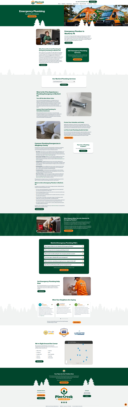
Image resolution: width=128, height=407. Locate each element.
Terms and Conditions (75, 406)
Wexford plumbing (55, 205)
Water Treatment (83, 3)
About (59, 3)
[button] (60, 318)
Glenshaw (38, 357)
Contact (94, 3)
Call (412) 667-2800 (82, 1)
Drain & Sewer (69, 3)
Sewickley (50, 356)
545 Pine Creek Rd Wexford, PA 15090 (87, 393)
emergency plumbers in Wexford (75, 39)
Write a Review (77, 322)
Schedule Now (92, 1)
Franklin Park (39, 354)
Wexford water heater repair (41, 177)
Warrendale (50, 357)
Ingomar (50, 350)
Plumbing (63, 3)
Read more (42, 315)
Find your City (39, 361)
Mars (49, 352)
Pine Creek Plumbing (68, 35)
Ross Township (51, 354)
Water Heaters (75, 3)
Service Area (89, 3)
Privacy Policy (80, 406)
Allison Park (38, 350)
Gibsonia (38, 356)
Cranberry (38, 352)
